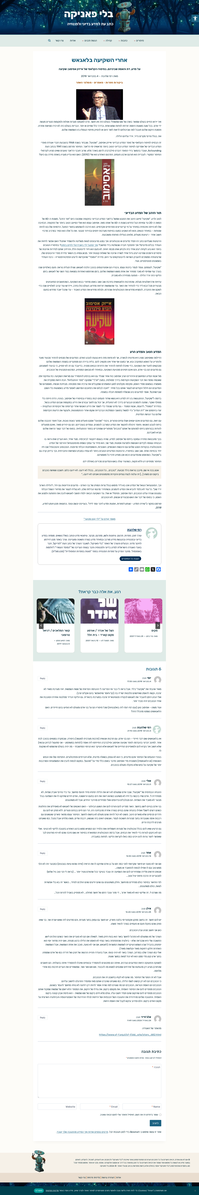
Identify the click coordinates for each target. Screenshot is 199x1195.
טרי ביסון (149, 636)
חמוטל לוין (105, 640)
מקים (155, 630)
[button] (195, 18)
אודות (73, 40)
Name (156, 1106)
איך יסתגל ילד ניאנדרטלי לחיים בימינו (79, 245)
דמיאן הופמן (60, 640)
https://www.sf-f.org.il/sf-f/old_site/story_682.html (130, 1034)
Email (114, 1106)
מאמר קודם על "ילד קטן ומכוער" (99, 518)
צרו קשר (59, 40)
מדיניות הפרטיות (52, 1190)
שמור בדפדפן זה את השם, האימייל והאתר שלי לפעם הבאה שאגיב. (129, 1114)
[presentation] (143, 611)
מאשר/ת (39, 1190)
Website (70, 1106)
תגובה (156, 1067)
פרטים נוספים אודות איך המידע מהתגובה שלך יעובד (82, 1131)
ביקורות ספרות (114, 82)
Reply (42, 678)
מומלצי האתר (84, 82)
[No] (195, 1190)
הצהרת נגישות (108, 1177)
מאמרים (98, 82)
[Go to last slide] (157, 625)
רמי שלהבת (106, 76)
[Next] (41, 625)
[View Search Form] (49, 40)
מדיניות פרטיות (93, 1177)
